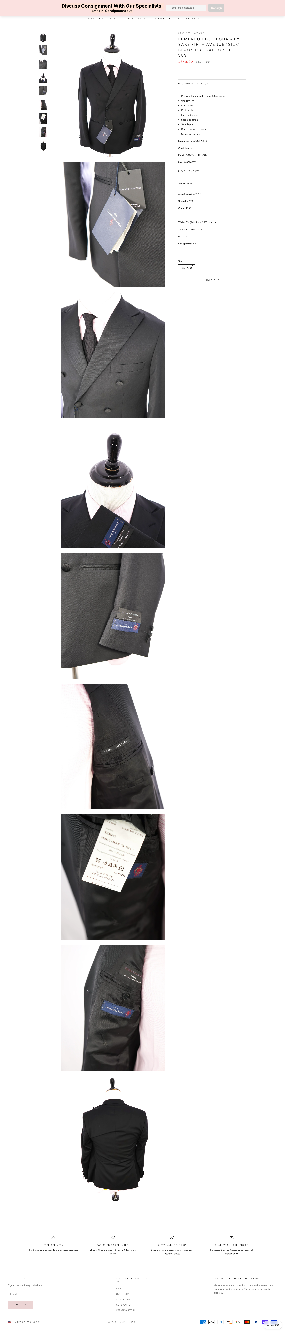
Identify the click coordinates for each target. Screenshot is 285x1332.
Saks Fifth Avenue (191, 33)
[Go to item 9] (43, 145)
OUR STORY (122, 1294)
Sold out (212, 280)
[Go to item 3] (43, 63)
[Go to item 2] (43, 50)
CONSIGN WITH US (133, 18)
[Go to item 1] (43, 36)
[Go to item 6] (43, 104)
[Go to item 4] (43, 77)
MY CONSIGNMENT (189, 18)
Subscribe (20, 1304)
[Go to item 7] (43, 118)
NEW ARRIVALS (93, 18)
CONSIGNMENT (124, 1304)
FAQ (118, 1288)
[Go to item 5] (43, 91)
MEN (112, 18)
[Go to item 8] (43, 132)
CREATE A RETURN (126, 1310)
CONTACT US (123, 1299)
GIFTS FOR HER (161, 18)
